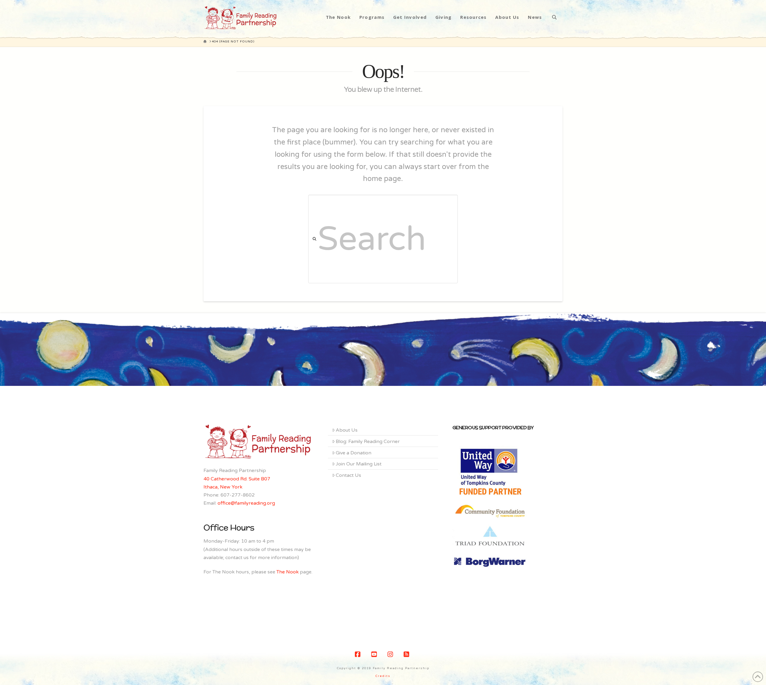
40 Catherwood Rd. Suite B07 (236, 479)
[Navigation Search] (554, 17)
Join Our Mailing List (359, 464)
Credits (383, 676)
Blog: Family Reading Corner (368, 442)
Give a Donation (353, 453)
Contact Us (348, 475)
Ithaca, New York (222, 487)
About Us (347, 430)
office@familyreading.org (246, 503)
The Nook (287, 572)
